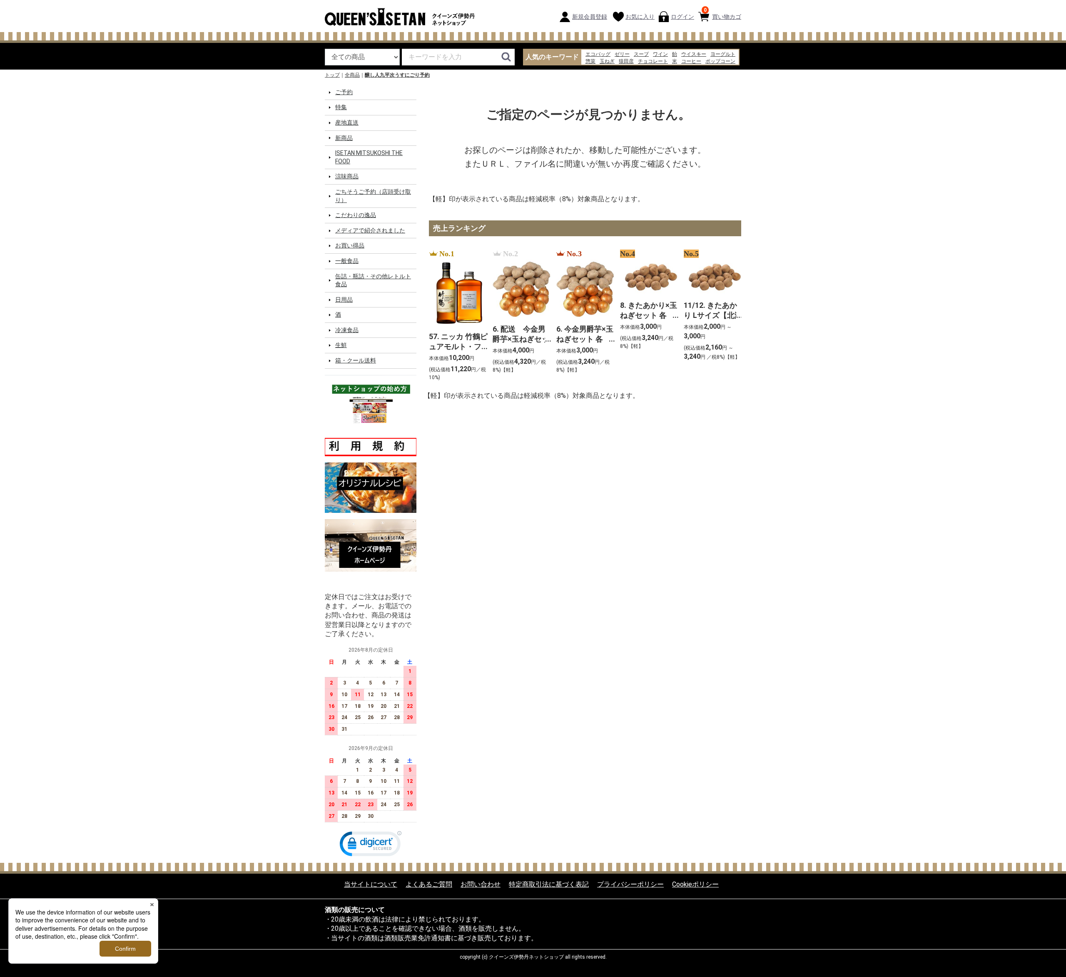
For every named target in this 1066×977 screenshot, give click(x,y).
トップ (332, 75)
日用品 (344, 299)
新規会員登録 (589, 16)
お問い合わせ (481, 884)
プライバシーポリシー (630, 884)
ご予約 (344, 92)
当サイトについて (370, 884)
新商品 (344, 137)
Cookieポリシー (695, 884)
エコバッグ (597, 54)
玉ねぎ (607, 61)
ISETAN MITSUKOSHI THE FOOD (369, 157)
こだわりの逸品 (355, 215)
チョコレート (653, 61)
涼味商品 (347, 176)
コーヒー (691, 61)
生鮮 (341, 345)
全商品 (352, 75)
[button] (370, 845)
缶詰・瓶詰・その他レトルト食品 (373, 279)
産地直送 (347, 122)
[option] (456, 315)
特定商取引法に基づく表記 (549, 884)
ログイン (682, 16)
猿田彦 (626, 61)
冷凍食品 (347, 330)
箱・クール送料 (355, 360)
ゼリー (622, 54)
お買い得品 (349, 245)
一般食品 (347, 260)
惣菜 (590, 61)
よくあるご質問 (429, 884)
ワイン (660, 54)
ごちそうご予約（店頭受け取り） (373, 195)
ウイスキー (693, 54)
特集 (341, 107)
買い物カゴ (722, 13)
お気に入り (640, 16)
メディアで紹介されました (370, 230)
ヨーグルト (722, 54)
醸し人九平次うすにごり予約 (397, 75)
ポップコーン (720, 61)
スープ (641, 54)
